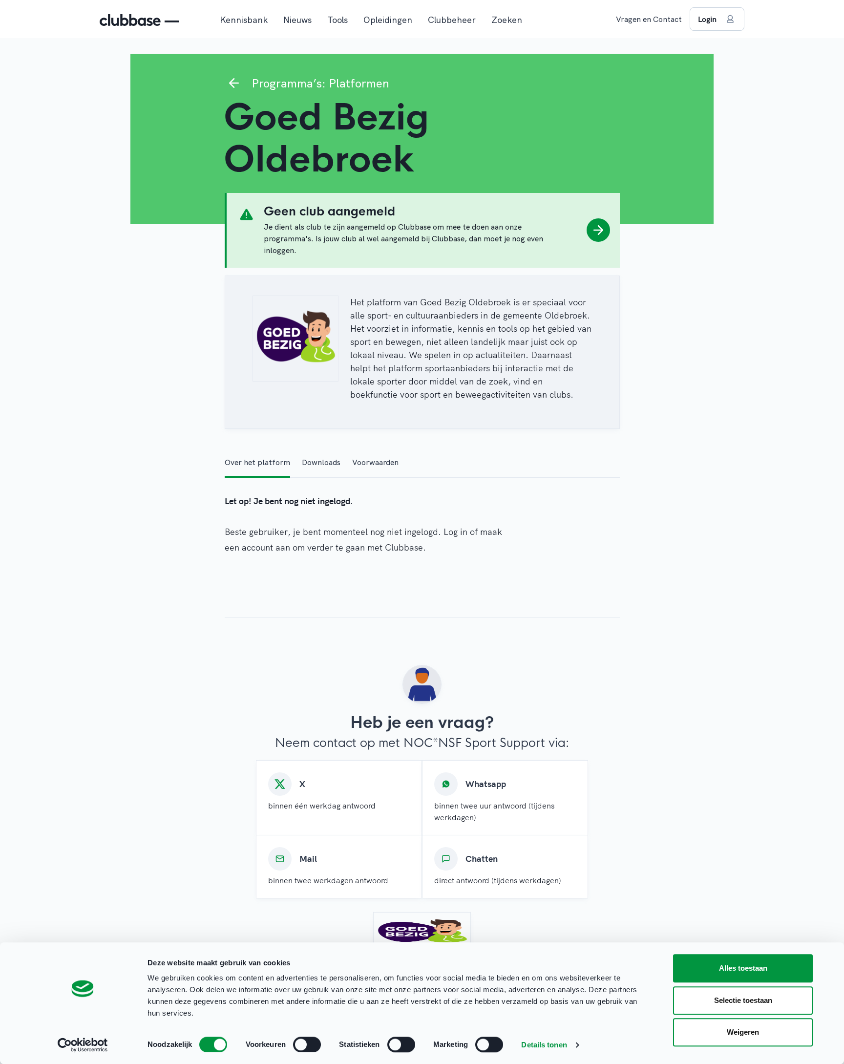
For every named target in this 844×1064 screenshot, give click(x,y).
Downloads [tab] (321, 462)
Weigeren (743, 1032)
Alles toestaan (743, 968)
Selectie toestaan (743, 1000)
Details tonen (544, 1045)
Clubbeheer (452, 19)
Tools (337, 19)
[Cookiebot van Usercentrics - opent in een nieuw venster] (83, 1045)
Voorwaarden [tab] (375, 462)
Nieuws (297, 19)
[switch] (307, 1044)
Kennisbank (244, 19)
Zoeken (506, 19)
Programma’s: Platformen (320, 83)
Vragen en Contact (649, 19)
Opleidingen (387, 19)
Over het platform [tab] (257, 462)
